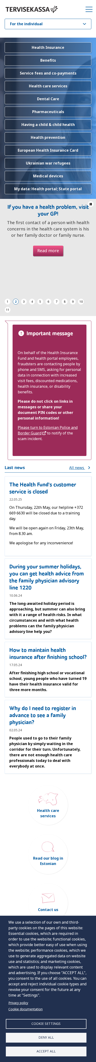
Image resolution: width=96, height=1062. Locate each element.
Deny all (46, 1037)
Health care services (48, 86)
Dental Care (48, 98)
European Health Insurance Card (48, 150)
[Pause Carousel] (91, 204)
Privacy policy (18, 1003)
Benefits (48, 60)
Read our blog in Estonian (48, 861)
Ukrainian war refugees (48, 163)
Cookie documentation (25, 1009)
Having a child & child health (48, 124)
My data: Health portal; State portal (48, 188)
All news (77, 467)
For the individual (26, 23)
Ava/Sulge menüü (89, 9)
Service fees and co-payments (48, 73)
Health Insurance (48, 47)
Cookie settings (46, 1023)
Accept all (46, 1051)
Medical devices (48, 176)
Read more (48, 250)
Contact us (48, 909)
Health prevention (48, 137)
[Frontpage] (32, 9)
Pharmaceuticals (48, 111)
